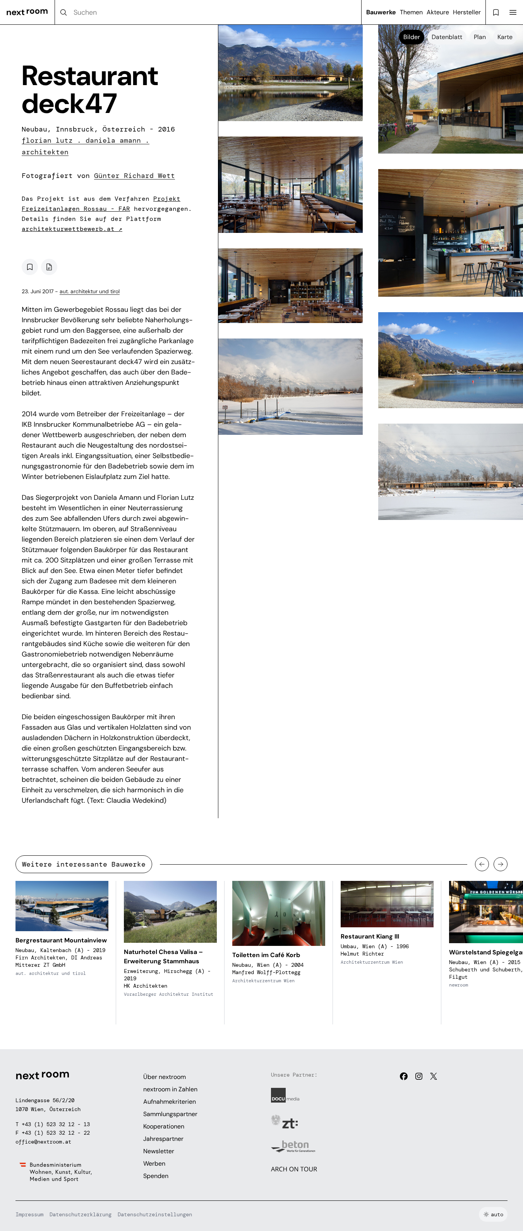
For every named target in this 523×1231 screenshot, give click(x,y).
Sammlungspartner (170, 1114)
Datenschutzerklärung (80, 1214)
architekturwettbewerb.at (72, 229)
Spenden (155, 1176)
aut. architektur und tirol (90, 291)
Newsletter (158, 1151)
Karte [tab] (505, 37)
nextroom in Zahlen (170, 1089)
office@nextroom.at (43, 1141)
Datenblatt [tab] (447, 37)
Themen (411, 12)
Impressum (29, 1214)
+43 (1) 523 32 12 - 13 (56, 1124)
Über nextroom (164, 1077)
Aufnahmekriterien (169, 1102)
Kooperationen (163, 1126)
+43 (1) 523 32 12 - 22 (56, 1132)
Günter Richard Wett (134, 175)
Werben (154, 1163)
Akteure (438, 12)
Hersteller (467, 12)
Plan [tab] (480, 37)
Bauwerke (381, 12)
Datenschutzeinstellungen (155, 1214)
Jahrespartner (163, 1139)
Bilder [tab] (411, 37)
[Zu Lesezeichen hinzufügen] (30, 267)
